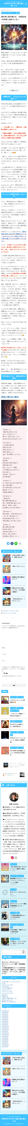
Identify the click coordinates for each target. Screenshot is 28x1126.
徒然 (17, 610)
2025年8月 (5, 1012)
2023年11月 (5, 1033)
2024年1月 (5, 1031)
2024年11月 (5, 1028)
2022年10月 (5, 1045)
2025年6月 (5, 1016)
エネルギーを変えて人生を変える (14, 1116)
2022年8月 (5, 1046)
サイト (3, 660)
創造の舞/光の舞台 (10, 397)
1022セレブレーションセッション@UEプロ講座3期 (17, 740)
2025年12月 (5, 1011)
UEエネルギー (6, 610)
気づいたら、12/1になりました (10, 962)
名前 (3, 647)
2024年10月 (5, 1029)
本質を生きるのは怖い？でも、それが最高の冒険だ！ (18, 590)
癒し (15, 613)
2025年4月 (5, 1019)
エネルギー (5, 613)
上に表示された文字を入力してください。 (12, 676)
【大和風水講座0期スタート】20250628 (14, 968)
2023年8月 (5, 1038)
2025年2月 (5, 1022)
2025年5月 (5, 1017)
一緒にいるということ (18, 566)
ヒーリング (11, 613)
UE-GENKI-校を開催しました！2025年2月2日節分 (17, 753)
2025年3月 (5, 1021)
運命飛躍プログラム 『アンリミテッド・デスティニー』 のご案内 (18, 880)
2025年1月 (5, 1024)
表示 (16, 90)
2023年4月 (5, 1043)
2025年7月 (5, 1014)
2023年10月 (5, 1034)
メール (4, 654)
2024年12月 (5, 1026)
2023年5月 (5, 1041)
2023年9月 (5, 1036)
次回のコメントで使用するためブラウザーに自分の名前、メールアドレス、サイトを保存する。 (13, 668)
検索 (23, 951)
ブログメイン (13, 610)
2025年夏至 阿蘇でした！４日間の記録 (13, 969)
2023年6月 (5, 1039)
